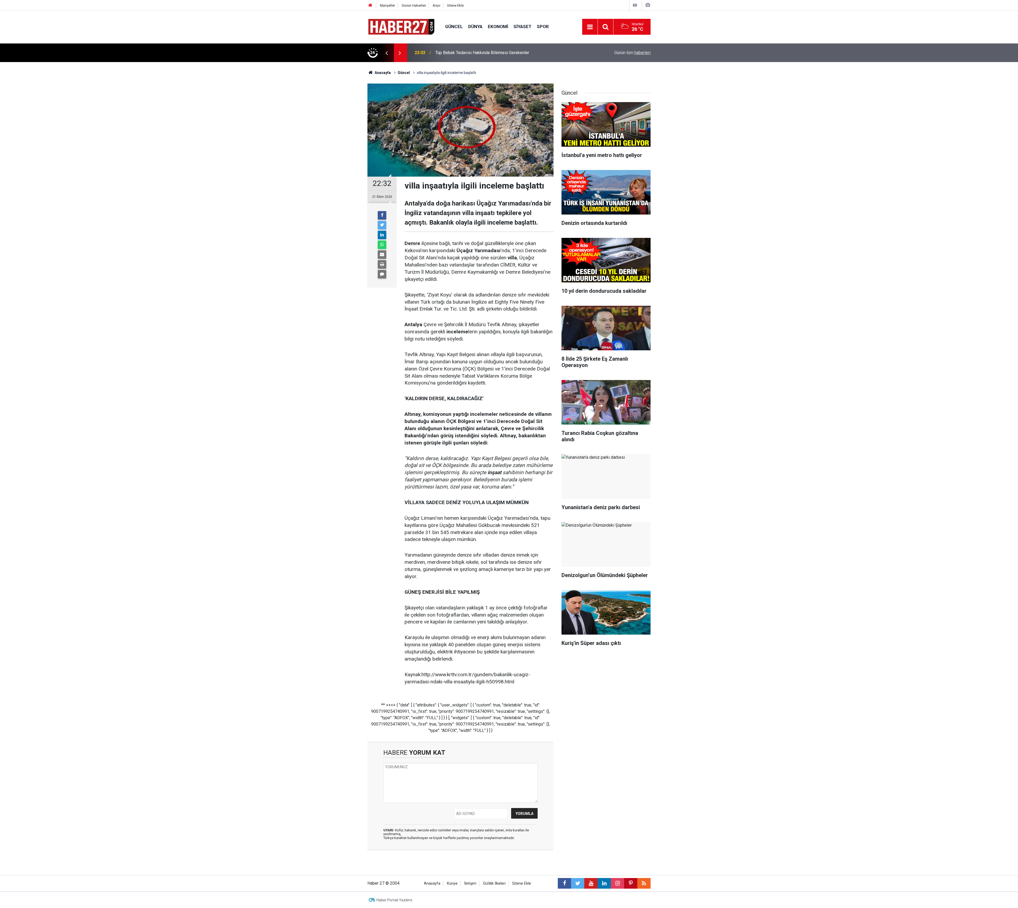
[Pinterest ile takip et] (630, 883)
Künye (452, 883)
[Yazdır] (382, 264)
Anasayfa (432, 883)
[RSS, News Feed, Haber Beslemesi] (644, 883)
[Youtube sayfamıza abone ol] (591, 883)
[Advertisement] (336, 155)
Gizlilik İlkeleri (494, 883)
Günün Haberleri (414, 5)
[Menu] (590, 27)
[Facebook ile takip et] (564, 883)
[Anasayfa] (370, 5)
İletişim (470, 883)
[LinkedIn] (382, 235)
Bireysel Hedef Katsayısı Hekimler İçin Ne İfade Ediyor (486, 52)
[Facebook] (382, 215)
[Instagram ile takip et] (617, 883)
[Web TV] (635, 5)
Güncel (454, 26)
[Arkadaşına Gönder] (382, 254)
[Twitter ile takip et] (577, 883)
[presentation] (386, 53)
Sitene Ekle (455, 5)
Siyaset (523, 26)
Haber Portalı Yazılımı (394, 900)
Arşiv (436, 5)
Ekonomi (498, 26)
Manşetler (387, 5)
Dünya (475, 26)
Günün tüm (632, 52)
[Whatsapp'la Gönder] (382, 245)
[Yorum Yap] (382, 274)
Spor (543, 26)
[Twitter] (382, 225)
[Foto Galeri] (648, 5)
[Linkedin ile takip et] (604, 883)
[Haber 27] (401, 26)
